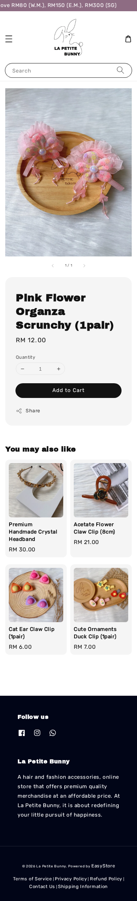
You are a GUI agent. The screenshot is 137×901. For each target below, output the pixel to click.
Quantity (25, 357)
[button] (9, 39)
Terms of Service (32, 878)
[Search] (120, 70)
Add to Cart (68, 390)
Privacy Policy (71, 878)
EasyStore (103, 865)
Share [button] (33, 411)
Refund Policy (106, 878)
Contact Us (42, 886)
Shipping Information (83, 886)
